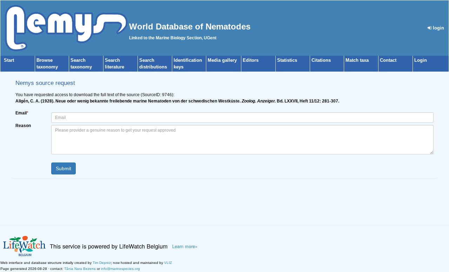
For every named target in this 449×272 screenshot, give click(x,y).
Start (9, 60)
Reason (23, 125)
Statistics (287, 60)
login (437, 28)
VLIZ (168, 263)
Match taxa (357, 60)
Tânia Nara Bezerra (80, 269)
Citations (321, 60)
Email (21, 113)
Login (420, 60)
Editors (251, 60)
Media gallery (222, 60)
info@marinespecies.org (120, 269)
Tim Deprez (102, 263)
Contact (388, 60)
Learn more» (184, 246)
